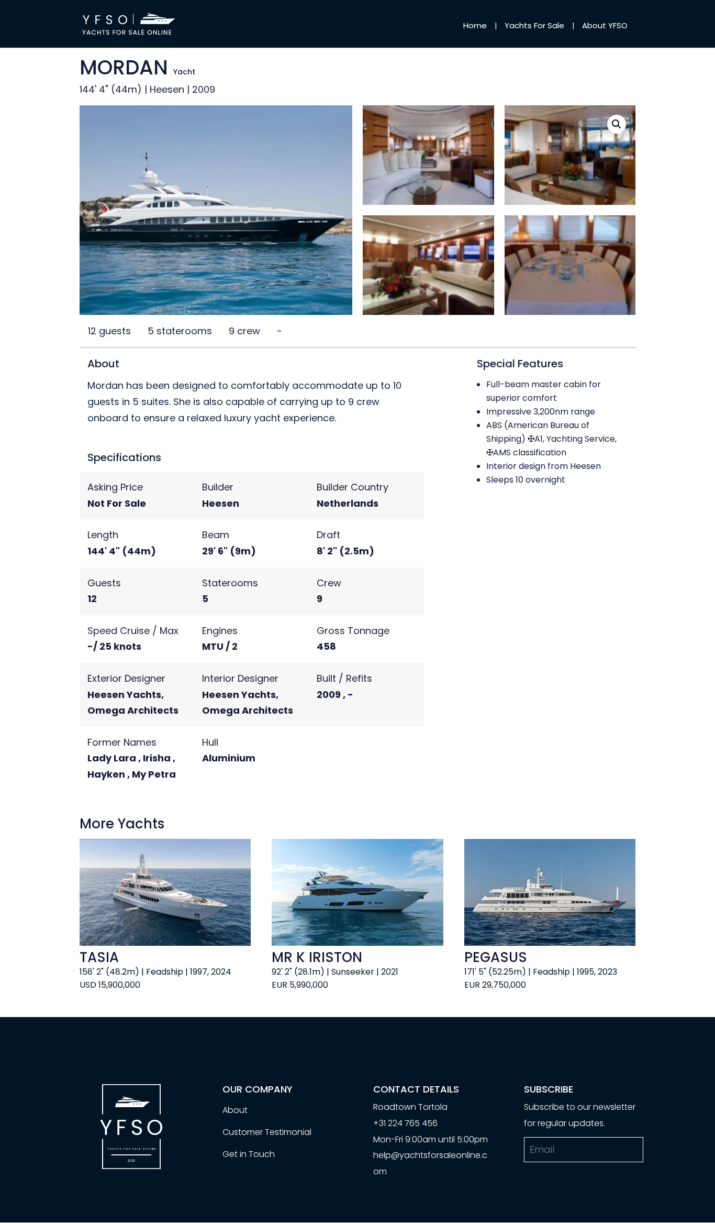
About (235, 1110)
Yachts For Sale (534, 25)
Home (475, 25)
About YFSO (605, 25)
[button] (616, 124)
